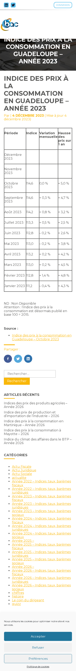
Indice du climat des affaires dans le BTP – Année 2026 (38, 441)
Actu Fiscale (21, 467)
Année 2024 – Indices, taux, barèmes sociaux (41, 535)
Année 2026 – (23, 567)
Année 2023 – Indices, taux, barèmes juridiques (41, 505)
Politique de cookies (38, 666)
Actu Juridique (24, 470)
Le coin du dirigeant (28, 600)
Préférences (38, 659)
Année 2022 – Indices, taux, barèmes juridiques (41, 490)
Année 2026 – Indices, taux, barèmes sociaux (41, 587)
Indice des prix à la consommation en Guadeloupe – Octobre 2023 (42, 337)
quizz (16, 604)
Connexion (63, 5)
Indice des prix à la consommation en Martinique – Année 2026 (33, 423)
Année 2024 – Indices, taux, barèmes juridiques (41, 528)
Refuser (38, 647)
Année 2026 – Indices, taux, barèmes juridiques (41, 579)
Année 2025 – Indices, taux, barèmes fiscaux (41, 546)
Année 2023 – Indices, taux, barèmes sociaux (41, 513)
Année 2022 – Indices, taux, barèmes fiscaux (41, 483)
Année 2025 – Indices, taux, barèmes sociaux (41, 561)
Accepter (38, 636)
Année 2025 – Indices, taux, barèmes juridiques (41, 554)
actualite (19, 478)
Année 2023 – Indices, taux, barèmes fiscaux (41, 498)
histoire (18, 596)
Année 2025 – (23, 541)
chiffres (18, 593)
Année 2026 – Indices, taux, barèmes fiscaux (41, 572)
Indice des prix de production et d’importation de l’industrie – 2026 (31, 414)
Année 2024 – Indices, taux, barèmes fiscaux (41, 520)
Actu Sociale (22, 474)
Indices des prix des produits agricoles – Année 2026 (35, 405)
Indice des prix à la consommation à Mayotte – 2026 (32, 432)
